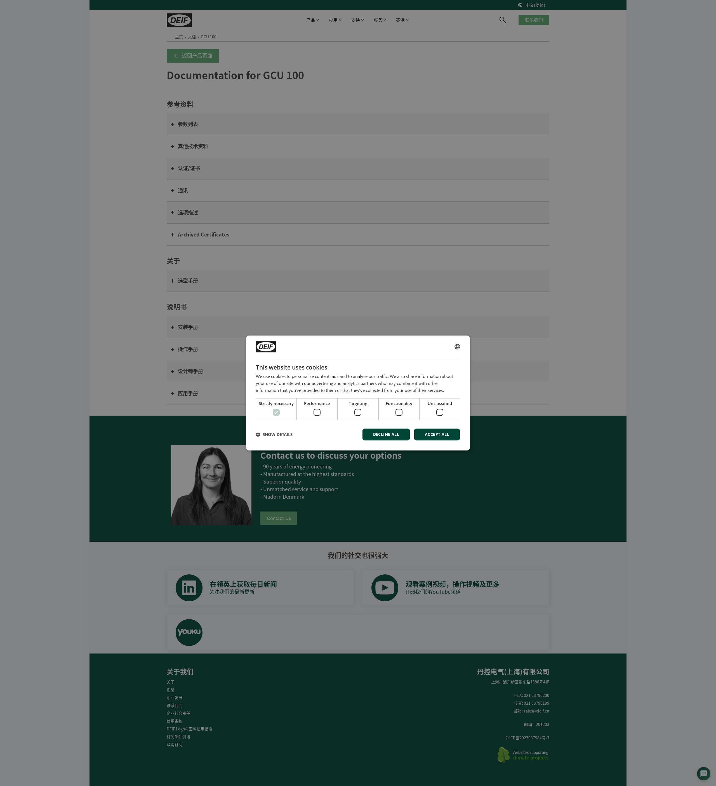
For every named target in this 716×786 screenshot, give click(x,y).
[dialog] (358, 392)
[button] (274, 435)
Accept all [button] (437, 434)
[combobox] (457, 346)
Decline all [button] (386, 434)
